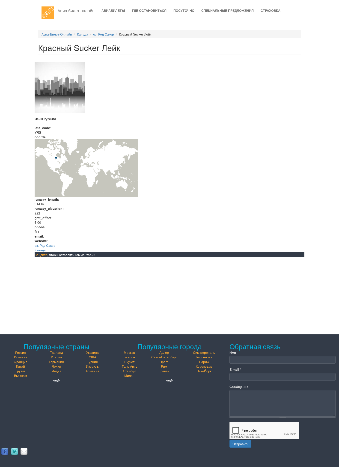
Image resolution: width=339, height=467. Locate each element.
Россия (20, 352)
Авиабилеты (113, 10)
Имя (232, 352)
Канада (82, 34)
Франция (20, 361)
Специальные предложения (227, 10)
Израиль (92, 366)
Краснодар (204, 366)
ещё (56, 380)
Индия (56, 371)
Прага (164, 361)
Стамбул (129, 371)
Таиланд (56, 352)
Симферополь (204, 352)
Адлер (164, 352)
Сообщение (238, 386)
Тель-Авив (129, 366)
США (92, 357)
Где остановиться (149, 10)
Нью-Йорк (203, 371)
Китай (20, 366)
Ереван (164, 371)
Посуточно (183, 10)
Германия (56, 361)
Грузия (20, 371)
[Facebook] (5, 451)
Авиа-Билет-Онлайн (57, 34)
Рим (164, 366)
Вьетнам (20, 375)
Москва (129, 352)
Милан (129, 375)
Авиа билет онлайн (76, 10)
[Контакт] (24, 451)
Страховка (270, 10)
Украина (92, 352)
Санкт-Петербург (164, 357)
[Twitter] (14, 451)
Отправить (240, 443)
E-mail (235, 369)
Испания (20, 357)
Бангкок (129, 357)
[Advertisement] (169, 291)
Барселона (204, 357)
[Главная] (49, 12)
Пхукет (129, 361)
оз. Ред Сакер (103, 34)
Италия (56, 357)
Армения (92, 371)
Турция (92, 361)
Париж (204, 361)
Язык (39, 118)
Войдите (41, 254)
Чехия (56, 366)
